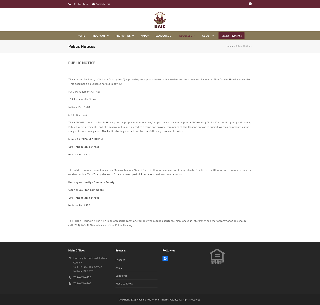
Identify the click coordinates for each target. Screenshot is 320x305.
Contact (120, 259)
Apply (119, 267)
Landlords (122, 275)
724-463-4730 (82, 277)
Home (230, 46)
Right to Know (124, 283)
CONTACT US (103, 3)
